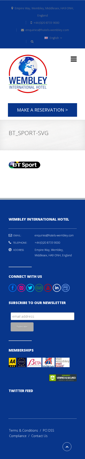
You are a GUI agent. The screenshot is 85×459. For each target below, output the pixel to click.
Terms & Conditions (26, 430)
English (54, 38)
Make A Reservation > (42, 110)
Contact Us (39, 436)
